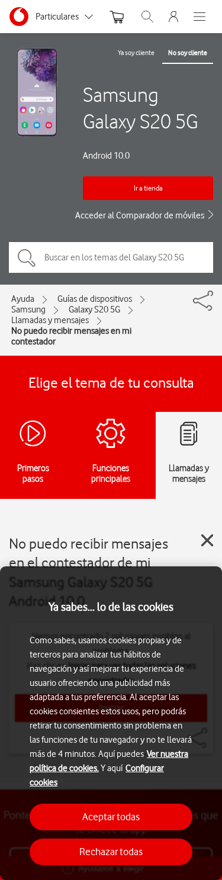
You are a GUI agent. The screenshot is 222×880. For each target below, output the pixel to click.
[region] (111, 723)
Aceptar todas (111, 817)
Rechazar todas (111, 852)
